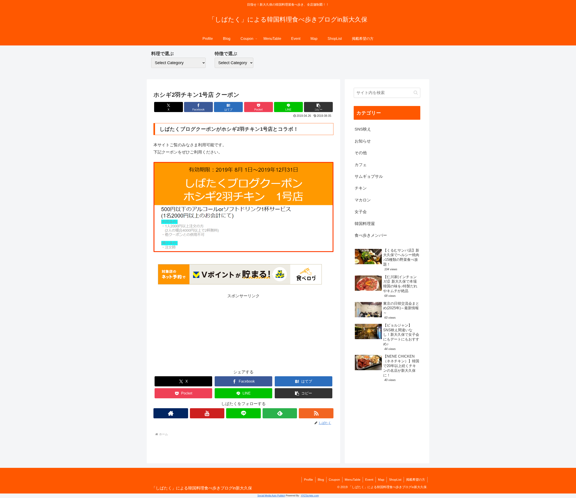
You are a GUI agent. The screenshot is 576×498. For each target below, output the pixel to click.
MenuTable (352, 479)
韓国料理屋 (365, 223)
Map (381, 479)
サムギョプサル (369, 176)
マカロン (363, 200)
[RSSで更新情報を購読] (316, 413)
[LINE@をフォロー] (243, 413)
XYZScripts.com (310, 495)
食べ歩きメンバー (371, 235)
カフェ (361, 164)
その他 (361, 153)
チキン (361, 188)
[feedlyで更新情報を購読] (280, 413)
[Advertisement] (243, 331)
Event (369, 479)
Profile (308, 479)
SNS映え (363, 129)
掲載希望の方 (415, 479)
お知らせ (363, 141)
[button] (318, 107)
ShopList (395, 479)
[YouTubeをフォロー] (207, 413)
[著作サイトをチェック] (170, 413)
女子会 (361, 212)
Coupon (334, 479)
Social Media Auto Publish (271, 495)
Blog (321, 479)
